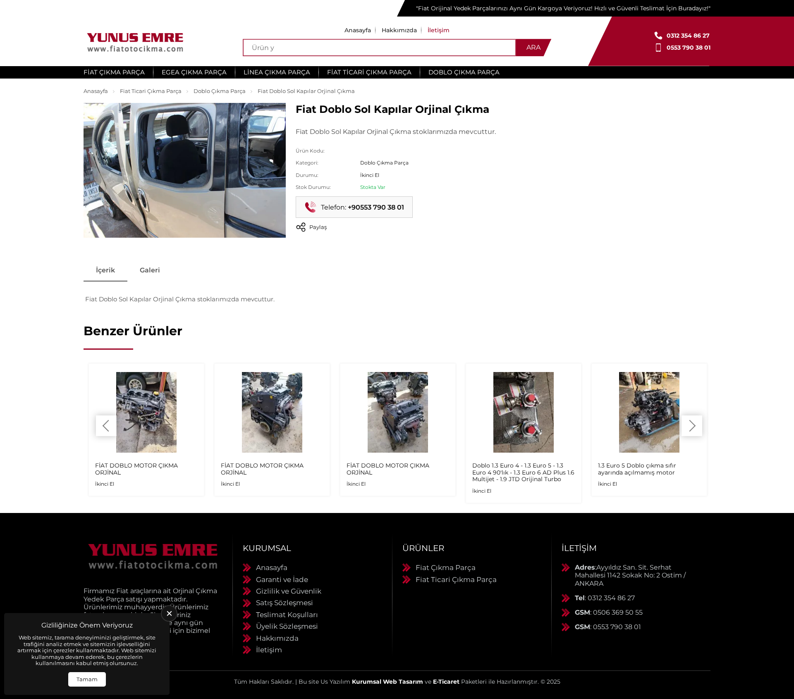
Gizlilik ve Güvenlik (288, 591)
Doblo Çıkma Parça (464, 72)
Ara (533, 47)
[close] (169, 613)
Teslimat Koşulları (287, 615)
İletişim (439, 30)
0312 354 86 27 (688, 35)
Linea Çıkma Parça (277, 72)
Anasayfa (357, 30)
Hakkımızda (399, 30)
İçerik (105, 270)
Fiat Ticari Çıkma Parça (369, 72)
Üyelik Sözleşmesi (287, 626)
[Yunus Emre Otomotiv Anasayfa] (135, 41)
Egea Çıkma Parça (194, 72)
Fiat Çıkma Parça (114, 72)
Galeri (150, 270)
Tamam (87, 679)
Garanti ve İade (282, 579)
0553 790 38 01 (688, 47)
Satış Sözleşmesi (284, 603)
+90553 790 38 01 (376, 207)
